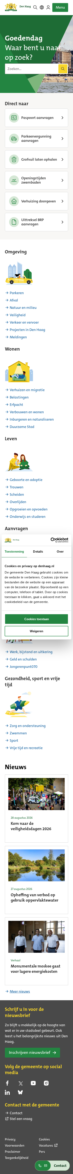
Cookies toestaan (36, 619)
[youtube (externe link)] (33, 1084)
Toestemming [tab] (14, 551)
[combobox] (36, 68)
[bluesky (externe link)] (20, 1093)
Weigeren (36, 631)
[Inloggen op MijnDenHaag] (48, 7)
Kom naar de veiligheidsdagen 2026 (31, 826)
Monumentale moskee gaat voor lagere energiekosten (35, 969)
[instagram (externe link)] (46, 1084)
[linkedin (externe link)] (7, 1093)
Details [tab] (38, 551)
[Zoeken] (62, 68)
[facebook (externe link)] (7, 1084)
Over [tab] (60, 551)
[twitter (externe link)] (20, 1084)
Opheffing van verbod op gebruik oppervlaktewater (34, 898)
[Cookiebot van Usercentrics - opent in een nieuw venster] (51, 540)
